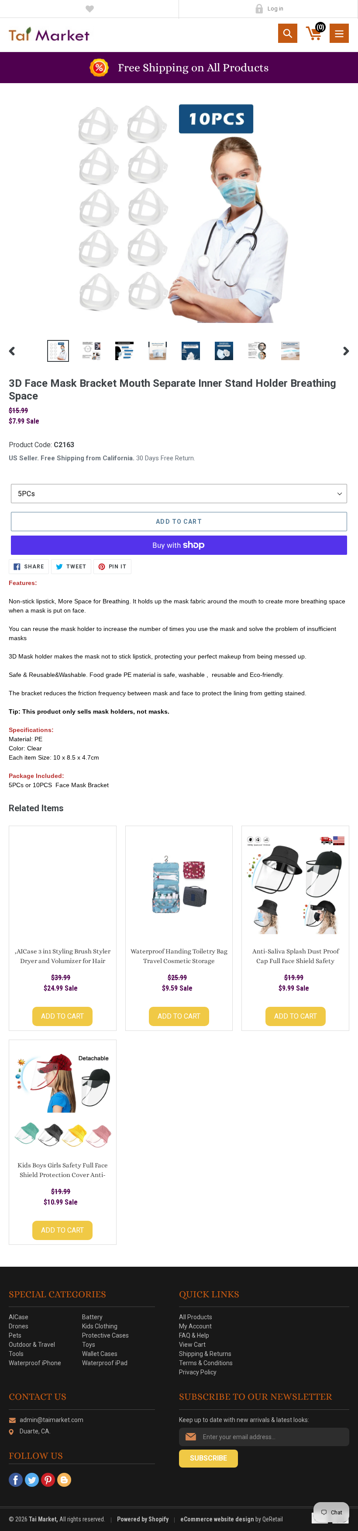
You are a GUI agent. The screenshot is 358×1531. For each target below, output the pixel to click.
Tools (16, 1353)
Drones (18, 1326)
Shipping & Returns (205, 1353)
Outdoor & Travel (32, 1344)
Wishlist (89, 9)
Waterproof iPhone (35, 1362)
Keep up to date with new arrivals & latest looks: (244, 1419)
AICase (18, 1317)
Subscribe (208, 1458)
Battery (92, 1317)
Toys (88, 1344)
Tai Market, (43, 1519)
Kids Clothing (99, 1326)
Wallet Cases (99, 1353)
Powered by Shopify (143, 1519)
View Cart (192, 1344)
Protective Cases (105, 1335)
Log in (275, 8)
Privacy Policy (198, 1372)
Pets (15, 1335)
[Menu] (339, 33)
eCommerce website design (217, 1519)
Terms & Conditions (206, 1362)
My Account (259, 9)
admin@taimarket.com (51, 1419)
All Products (195, 1317)
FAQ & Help (194, 1335)
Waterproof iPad (104, 1362)
